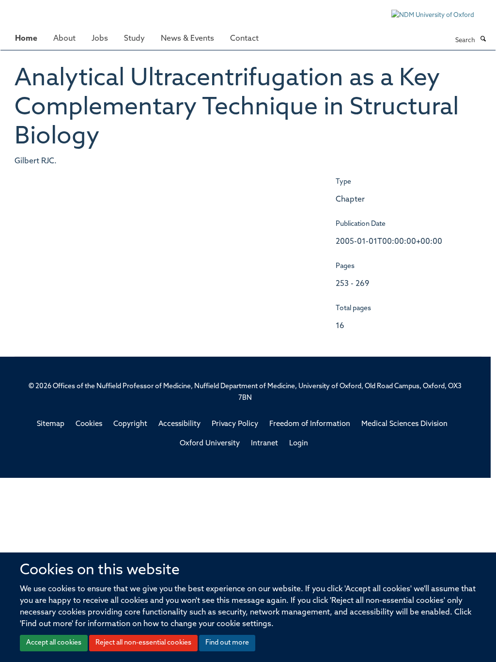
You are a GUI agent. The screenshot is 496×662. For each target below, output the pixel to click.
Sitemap (50, 424)
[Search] (483, 39)
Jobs (100, 39)
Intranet (264, 443)
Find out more (227, 642)
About (64, 39)
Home (26, 39)
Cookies (89, 424)
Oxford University (210, 443)
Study (134, 39)
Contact (244, 39)
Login (298, 443)
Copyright (130, 424)
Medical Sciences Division (404, 424)
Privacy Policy (235, 424)
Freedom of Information (309, 424)
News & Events (187, 39)
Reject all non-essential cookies (143, 642)
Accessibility (179, 424)
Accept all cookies (53, 642)
